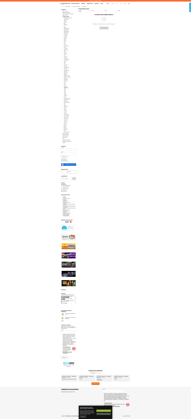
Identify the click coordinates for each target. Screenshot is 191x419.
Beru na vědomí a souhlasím (104, 410)
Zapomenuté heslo (64, 160)
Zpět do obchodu (104, 28)
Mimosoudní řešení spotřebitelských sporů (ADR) (69, 207)
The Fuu (65, 109)
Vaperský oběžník (66, 215)
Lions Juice (66, 64)
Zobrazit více (95, 383)
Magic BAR (65, 72)
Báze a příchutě (65, 133)
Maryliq (65, 74)
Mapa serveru (65, 211)
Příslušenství (65, 137)
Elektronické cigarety (66, 12)
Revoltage (65, 101)
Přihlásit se (64, 157)
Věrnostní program (66, 198)
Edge (65, 39)
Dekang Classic (66, 28)
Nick (64, 82)
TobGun (65, 113)
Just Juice (65, 60)
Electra (65, 40)
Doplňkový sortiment (66, 140)
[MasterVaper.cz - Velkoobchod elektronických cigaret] (68, 363)
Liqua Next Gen (66, 70)
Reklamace (65, 203)
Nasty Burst (66, 79)
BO (64, 25)
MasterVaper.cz (68, 366)
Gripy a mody (65, 15)
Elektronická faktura (66, 210)
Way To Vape (66, 117)
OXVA (65, 84)
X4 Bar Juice (66, 118)
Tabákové (65, 123)
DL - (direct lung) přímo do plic (66, 298)
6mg (65, 91)
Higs (64, 51)
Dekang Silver (66, 32)
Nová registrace (64, 159)
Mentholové (66, 129)
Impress (65, 52)
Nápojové (65, 127)
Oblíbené (64, 201)
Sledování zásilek (66, 214)
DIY (63, 138)
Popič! (65, 97)
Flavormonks (66, 46)
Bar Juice (65, 21)
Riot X (65, 103)
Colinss (65, 27)
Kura (64, 63)
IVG (64, 55)
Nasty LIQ (65, 78)
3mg (65, 90)
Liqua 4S (65, 66)
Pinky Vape (66, 87)
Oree (65, 83)
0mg (65, 88)
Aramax (65, 20)
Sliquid (65, 107)
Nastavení (83, 416)
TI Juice (65, 111)
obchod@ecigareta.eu (66, 185)
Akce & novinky (65, 11)
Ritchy (65, 105)
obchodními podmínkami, (117, 393)
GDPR (64, 209)
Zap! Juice (65, 119)
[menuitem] (75, 4)
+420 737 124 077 (66, 187)
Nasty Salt (65, 80)
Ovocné (65, 125)
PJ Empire (65, 95)
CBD (64, 130)
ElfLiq (65, 42)
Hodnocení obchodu (66, 212)
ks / (68, 171)
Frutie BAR (65, 48)
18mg (65, 94)
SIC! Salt (65, 110)
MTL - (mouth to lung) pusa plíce (67, 296)
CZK (112, 3)
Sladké (65, 126)
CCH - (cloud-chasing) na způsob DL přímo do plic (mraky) (67, 301)
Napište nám (65, 200)
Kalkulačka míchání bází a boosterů (69, 208)
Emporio (65, 44)
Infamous (65, 54)
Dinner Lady (66, 34)
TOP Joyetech (66, 114)
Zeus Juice (66, 121)
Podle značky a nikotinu (68, 17)
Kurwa (65, 62)
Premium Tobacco (67, 98)
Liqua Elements (66, 67)
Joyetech (65, 56)
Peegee (65, 86)
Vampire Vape (66, 115)
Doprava (64, 199)
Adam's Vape (66, 19)
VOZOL (65, 122)
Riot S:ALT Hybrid (66, 102)
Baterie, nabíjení (65, 135)
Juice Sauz (66, 58)
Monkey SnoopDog (67, 76)
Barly (65, 23)
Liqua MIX (65, 68)
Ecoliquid (65, 38)
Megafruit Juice (66, 75)
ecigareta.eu (65, 189)
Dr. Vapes (65, 35)
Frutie (65, 47)
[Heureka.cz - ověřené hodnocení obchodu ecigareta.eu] (69, 228)
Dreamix (65, 36)
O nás (64, 196)
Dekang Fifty (66, 29)
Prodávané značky (66, 213)
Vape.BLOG (65, 211)
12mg (65, 93)
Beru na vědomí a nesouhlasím (103, 413)
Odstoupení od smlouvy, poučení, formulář (69, 205)
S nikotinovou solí (67, 131)
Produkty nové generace (67, 141)
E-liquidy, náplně (66, 16)
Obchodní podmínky (66, 202)
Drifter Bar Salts (66, 59)
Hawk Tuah (66, 50)
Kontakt (64, 197)
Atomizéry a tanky (66, 134)
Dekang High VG (66, 31)
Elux (64, 43)
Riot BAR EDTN (66, 99)
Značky (64, 142)
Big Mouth (65, 24)
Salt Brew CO (66, 106)
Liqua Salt (65, 71)
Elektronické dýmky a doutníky (68, 13)
